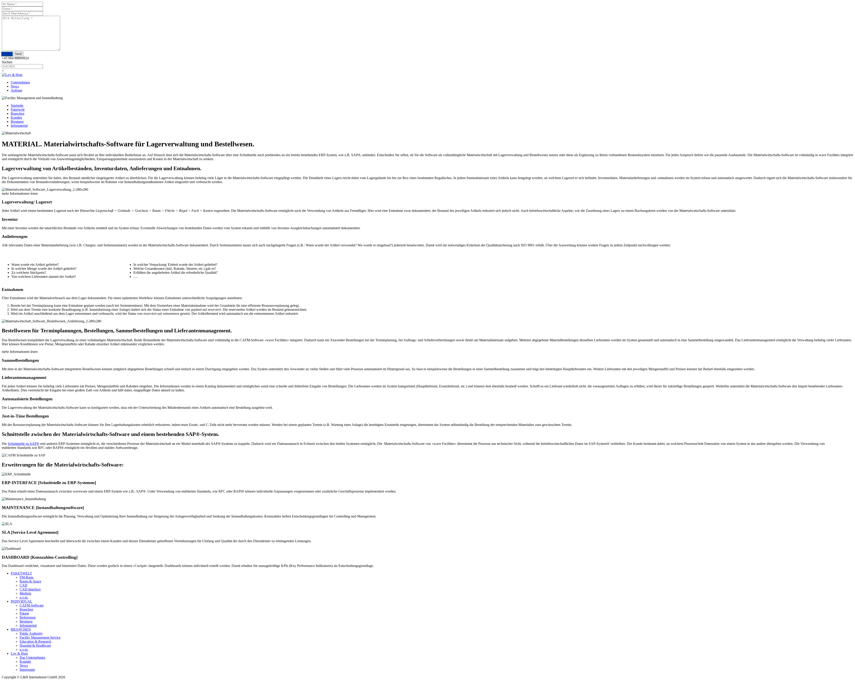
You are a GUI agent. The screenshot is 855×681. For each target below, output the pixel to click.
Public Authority (31, 633)
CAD (23, 585)
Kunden (16, 117)
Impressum (27, 669)
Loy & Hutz (19, 653)
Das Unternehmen (32, 657)
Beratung (17, 121)
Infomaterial (19, 125)
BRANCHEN (21, 629)
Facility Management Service (40, 637)
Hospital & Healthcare (35, 645)
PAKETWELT (21, 573)
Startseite (17, 105)
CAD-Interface (30, 589)
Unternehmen (20, 82)
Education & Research (35, 641)
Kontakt (25, 661)
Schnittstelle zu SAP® (23, 444)
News (15, 86)
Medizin (25, 593)
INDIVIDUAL (21, 601)
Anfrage (16, 90)
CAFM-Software (32, 605)
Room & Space (30, 581)
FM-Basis (26, 577)
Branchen (17, 113)
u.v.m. (24, 597)
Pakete (24, 613)
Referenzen (28, 617)
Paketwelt (17, 109)
